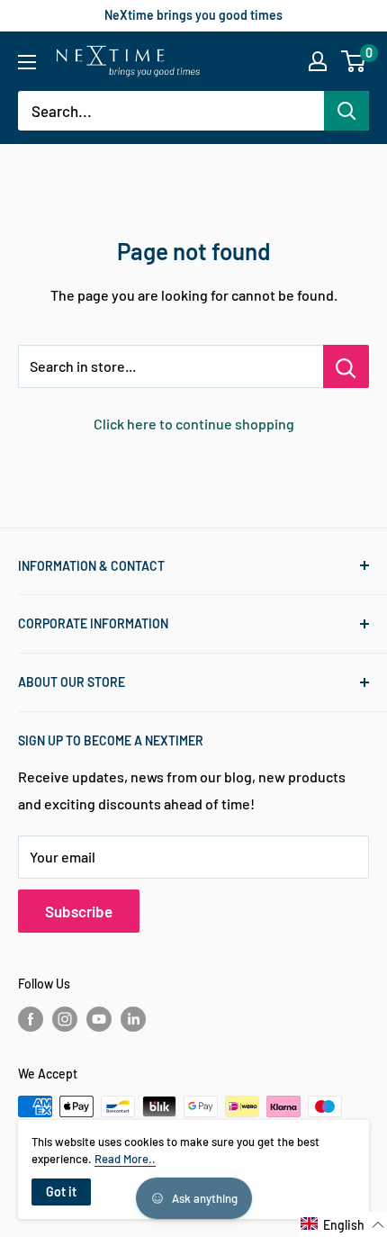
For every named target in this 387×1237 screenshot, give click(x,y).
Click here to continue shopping (194, 423)
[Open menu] (27, 62)
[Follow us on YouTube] (99, 1018)
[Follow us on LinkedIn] (133, 1018)
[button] (343, 1224)
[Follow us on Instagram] (64, 1018)
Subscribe (78, 911)
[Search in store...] (346, 366)
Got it (61, 1191)
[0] (354, 61)
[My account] (318, 61)
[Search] (346, 111)
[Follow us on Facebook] (30, 1018)
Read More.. (125, 1158)
